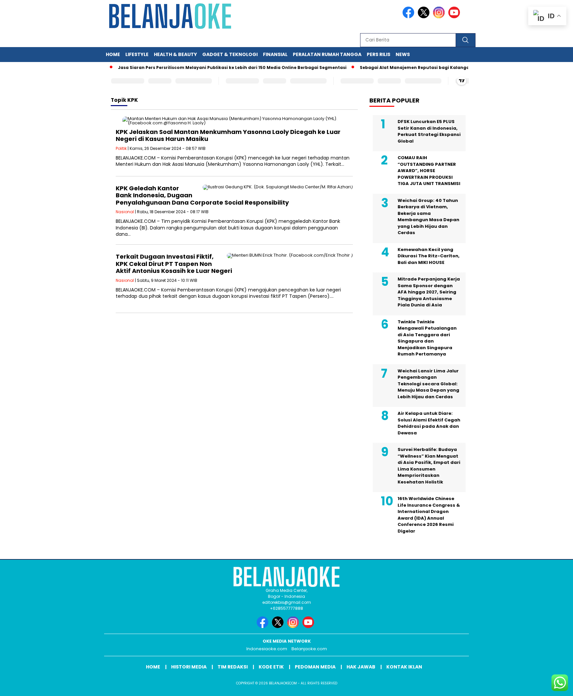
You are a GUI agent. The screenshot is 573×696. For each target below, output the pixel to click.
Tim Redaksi (233, 667)
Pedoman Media (315, 667)
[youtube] (455, 16)
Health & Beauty (175, 54)
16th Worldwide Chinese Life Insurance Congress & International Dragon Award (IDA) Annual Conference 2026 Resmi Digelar (429, 514)
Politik (121, 148)
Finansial (275, 54)
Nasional (125, 212)
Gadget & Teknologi (230, 54)
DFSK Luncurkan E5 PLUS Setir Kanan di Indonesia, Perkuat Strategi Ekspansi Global (429, 131)
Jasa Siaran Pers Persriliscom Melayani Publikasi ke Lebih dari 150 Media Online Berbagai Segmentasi (222, 67)
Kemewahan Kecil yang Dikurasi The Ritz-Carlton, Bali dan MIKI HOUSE (429, 256)
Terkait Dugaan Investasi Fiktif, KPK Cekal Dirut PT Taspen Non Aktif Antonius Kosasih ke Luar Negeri (174, 263)
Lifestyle (137, 54)
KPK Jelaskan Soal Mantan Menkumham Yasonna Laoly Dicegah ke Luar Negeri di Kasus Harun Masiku (228, 135)
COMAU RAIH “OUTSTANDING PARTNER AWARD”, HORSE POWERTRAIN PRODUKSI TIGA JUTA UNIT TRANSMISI (429, 171)
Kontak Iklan (404, 667)
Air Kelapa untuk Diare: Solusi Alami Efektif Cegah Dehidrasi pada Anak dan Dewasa (429, 423)
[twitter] (425, 16)
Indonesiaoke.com (266, 649)
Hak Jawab (361, 667)
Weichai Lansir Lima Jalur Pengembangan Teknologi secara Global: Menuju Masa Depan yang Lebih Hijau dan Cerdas (428, 384)
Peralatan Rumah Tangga (327, 54)
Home (113, 54)
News (403, 54)
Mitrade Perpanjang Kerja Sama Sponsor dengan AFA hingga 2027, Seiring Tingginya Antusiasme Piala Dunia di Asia (429, 292)
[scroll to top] (550, 685)
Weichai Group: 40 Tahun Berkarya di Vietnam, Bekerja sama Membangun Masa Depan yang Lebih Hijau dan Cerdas (428, 216)
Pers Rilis (378, 54)
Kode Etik (271, 667)
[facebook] (409, 16)
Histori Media (189, 667)
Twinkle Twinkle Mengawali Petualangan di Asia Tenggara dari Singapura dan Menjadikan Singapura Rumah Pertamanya (427, 338)
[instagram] (440, 16)
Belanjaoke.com (309, 649)
